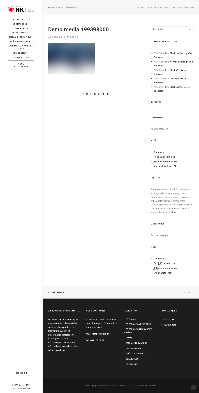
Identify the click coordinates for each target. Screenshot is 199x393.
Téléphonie (131, 320)
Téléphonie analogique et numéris (138, 331)
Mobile (129, 338)
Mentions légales (147, 385)
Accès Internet (133, 348)
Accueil (140, 7)
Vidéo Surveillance (135, 354)
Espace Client (132, 359)
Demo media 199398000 (158, 7)
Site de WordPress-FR (164, 166)
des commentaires (165, 161)
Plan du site (131, 385)
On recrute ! (132, 364)
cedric (74, 37)
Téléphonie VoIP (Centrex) (138, 324)
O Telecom (169, 320)
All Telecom (170, 325)
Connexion (158, 152)
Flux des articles (164, 157)
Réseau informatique (136, 343)
